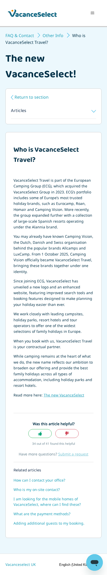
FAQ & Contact (19, 35)
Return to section (32, 97)
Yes (40, 433)
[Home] (32, 13)
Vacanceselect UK (20, 564)
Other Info (53, 35)
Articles (18, 111)
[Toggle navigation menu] (92, 13)
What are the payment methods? (42, 513)
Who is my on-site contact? (37, 489)
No (67, 433)
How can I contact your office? (39, 480)
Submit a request (73, 454)
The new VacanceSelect (64, 395)
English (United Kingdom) (78, 565)
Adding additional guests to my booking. (49, 523)
